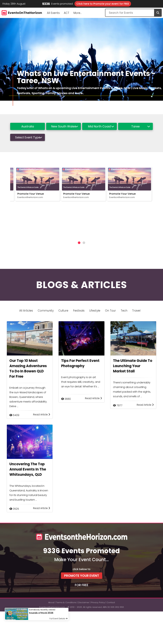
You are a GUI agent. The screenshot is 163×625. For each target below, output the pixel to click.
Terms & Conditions (66, 602)
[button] (79, 243)
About (51, 602)
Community (46, 310)
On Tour (110, 310)
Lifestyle (94, 310)
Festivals (79, 310)
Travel (136, 310)
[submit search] (157, 12)
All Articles (26, 310)
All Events (53, 13)
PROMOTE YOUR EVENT (81, 575)
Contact (111, 602)
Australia (27, 126)
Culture (63, 310)
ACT (66, 13)
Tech (124, 310)
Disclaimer (83, 602)
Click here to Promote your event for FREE (102, 4)
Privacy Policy (98, 602)
